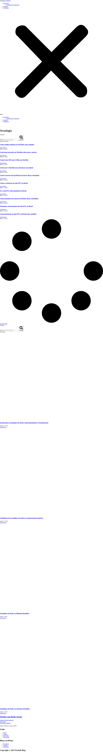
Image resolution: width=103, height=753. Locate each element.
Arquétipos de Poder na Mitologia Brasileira (14, 613)
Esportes (5, 6)
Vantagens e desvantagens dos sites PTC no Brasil (16, 206)
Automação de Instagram (12, 5)
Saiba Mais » (3, 427)
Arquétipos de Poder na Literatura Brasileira (15, 709)
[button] (51, 62)
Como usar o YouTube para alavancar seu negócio (16, 167)
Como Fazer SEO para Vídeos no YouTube (14, 160)
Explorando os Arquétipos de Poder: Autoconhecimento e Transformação (24, 423)
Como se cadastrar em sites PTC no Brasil (14, 183)
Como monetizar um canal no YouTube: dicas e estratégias (19, 198)
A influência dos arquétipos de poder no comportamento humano (21, 518)
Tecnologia (6, 3)
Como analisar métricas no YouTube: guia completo (17, 144)
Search (1, 139)
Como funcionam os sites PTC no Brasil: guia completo (18, 214)
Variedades (6, 7)
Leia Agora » (3, 147)
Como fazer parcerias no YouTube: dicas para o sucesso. (18, 152)
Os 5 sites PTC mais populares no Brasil (13, 191)
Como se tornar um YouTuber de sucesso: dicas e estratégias (19, 175)
